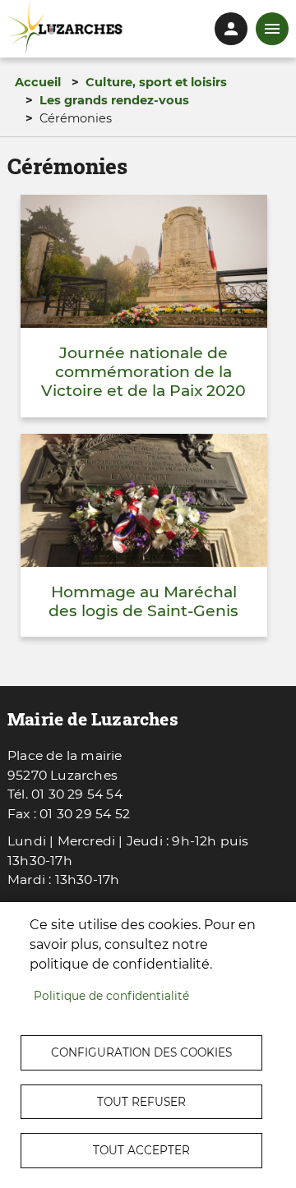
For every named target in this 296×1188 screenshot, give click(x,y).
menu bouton (272, 28)
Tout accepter (141, 1150)
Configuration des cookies (141, 1052)
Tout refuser (141, 1101)
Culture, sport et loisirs (156, 82)
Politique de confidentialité (111, 995)
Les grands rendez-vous (114, 100)
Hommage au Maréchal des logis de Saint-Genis (143, 601)
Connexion (231, 28)
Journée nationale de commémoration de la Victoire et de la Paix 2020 (143, 372)
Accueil (38, 82)
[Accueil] (65, 27)
